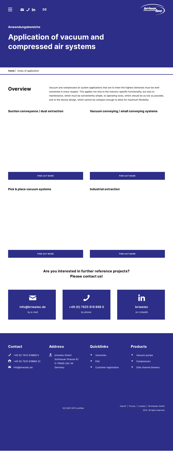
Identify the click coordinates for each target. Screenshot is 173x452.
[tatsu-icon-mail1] (22, 9)
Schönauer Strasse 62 (66, 359)
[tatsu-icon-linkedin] (33, 9)
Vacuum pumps (144, 355)
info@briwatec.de (33, 307)
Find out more (45, 176)
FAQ (97, 361)
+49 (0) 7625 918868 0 (26, 355)
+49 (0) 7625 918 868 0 (86, 307)
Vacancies (100, 355)
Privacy (132, 406)
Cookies (141, 406)
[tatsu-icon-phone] (28, 9)
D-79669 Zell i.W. (64, 363)
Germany (59, 367)
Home (11, 70)
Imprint (123, 406)
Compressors (143, 361)
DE (45, 9)
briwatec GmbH (63, 355)
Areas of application (28, 70)
